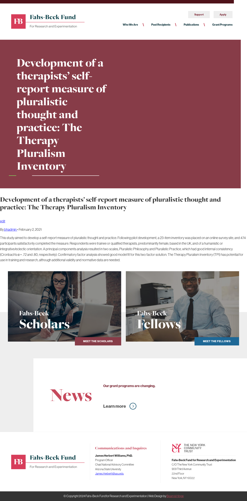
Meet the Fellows (217, 341)
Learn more (114, 406)
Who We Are (130, 24)
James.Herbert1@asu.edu (109, 473)
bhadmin (10, 229)
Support (199, 14)
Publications (191, 24)
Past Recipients (160, 24)
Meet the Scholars (98, 341)
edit (2, 221)
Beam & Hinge (175, 496)
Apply (223, 14)
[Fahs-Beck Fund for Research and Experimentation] (48, 21)
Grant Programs (222, 24)
